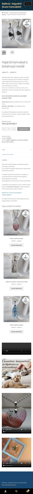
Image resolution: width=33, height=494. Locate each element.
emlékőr (8, 140)
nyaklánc (11, 141)
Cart (25, 490)
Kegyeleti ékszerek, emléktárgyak (17, 12)
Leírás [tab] (3, 149)
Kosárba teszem (23, 129)
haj (17, 140)
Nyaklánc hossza (6, 121)
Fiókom (5, 491)
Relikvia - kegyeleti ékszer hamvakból (12, 5)
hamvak (21, 140)
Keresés (16, 491)
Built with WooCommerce (9, 485)
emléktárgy (13, 140)
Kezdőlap (6, 12)
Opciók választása (16, 245)
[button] (28, 21)
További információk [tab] (7, 154)
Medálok (4, 14)
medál (7, 141)
